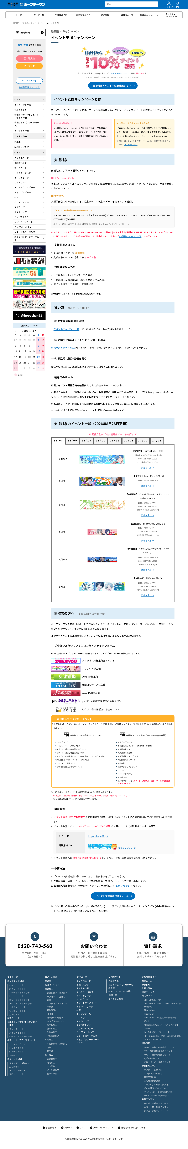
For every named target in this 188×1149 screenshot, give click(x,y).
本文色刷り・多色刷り (57, 1043)
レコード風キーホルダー (88, 1035)
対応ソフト (147, 995)
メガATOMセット (17, 1070)
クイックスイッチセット (20, 1036)
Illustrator (149, 1013)
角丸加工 (51, 1062)
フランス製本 (53, 1069)
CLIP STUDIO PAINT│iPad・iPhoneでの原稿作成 (163, 1005)
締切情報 (25, 32)
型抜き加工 (52, 1032)
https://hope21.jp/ (98, 836)
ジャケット (14, 1055)
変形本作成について (153, 1058)
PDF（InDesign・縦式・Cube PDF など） (163, 1035)
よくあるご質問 (116, 998)
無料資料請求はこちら (29, 87)
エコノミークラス (17, 1044)
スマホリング (83, 1021)
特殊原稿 (146, 1043)
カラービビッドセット (19, 999)
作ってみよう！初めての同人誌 (158, 1091)
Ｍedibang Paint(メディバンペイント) (161, 1024)
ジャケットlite (16, 1051)
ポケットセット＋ (17, 988)
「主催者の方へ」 (130, 144)
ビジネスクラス (16, 1047)
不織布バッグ (83, 984)
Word (146, 1021)
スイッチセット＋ (17, 1032)
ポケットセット (16, 985)
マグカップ (82, 1017)
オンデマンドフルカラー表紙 (57, 1005)
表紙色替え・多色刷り (57, 993)
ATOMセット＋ (16, 1066)
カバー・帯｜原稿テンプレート (158, 1107)
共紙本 (48, 980)
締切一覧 (113, 995)
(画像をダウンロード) (127, 848)
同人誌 (31, 58)
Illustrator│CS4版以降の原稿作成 (160, 1017)
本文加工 (49, 1039)
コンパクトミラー (85, 1024)
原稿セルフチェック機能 (119, 991)
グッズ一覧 (82, 976)
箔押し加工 (52, 1024)
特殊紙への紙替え (55, 1017)
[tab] (58, 441)
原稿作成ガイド (149, 976)
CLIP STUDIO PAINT (153, 999)
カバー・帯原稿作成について (157, 1054)
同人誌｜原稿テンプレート (156, 1103)
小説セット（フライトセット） (21, 1040)
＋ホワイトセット (17, 1007)
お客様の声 (113, 980)
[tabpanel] (113, 523)
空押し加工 (52, 1028)
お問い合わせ (123, 885)
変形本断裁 (52, 1073)
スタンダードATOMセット (21, 1063)
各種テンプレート (150, 1099)
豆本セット (14, 1014)
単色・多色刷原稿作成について (158, 1051)
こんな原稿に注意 (152, 1080)
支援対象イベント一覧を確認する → (112, 85)
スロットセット (16, 1074)
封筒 (79, 1010)
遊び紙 (50, 1051)
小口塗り (51, 1066)
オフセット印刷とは (153, 1069)
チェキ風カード (84, 980)
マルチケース (83, 999)
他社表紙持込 (53, 1035)
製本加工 (49, 1054)
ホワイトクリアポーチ (87, 1002)
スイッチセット (16, 1029)
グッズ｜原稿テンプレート (156, 1110)
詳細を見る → (147, 467)
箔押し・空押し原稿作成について (159, 1047)
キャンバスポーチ (85, 1006)
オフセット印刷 (14, 1058)
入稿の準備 (147, 988)
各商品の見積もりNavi (63, 348)
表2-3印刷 (51, 1010)
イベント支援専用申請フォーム (112, 896)
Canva (147, 1028)
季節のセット (13, 1018)
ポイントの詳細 (132, 77)
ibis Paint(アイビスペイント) (157, 1032)
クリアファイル (84, 1013)
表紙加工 (49, 988)
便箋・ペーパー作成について (157, 1062)
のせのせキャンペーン (120, 73)
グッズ (31, 66)
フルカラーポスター (86, 991)
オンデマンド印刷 (15, 980)
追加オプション (52, 984)
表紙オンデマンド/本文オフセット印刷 (22, 1023)
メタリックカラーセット (20, 1003)
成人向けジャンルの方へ (155, 1088)
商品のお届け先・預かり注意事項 (120, 986)
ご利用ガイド (115, 976)
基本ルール (147, 980)
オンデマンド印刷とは (154, 1073)
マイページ (31, 80)
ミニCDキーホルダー (86, 1032)
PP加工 (50, 1013)
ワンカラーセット (17, 1010)
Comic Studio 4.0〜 (153, 1039)
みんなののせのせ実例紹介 (156, 1095)
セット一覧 (12, 976)
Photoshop (149, 1010)
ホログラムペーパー (56, 1021)
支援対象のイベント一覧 (130, 236)
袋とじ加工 (52, 1058)
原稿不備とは (150, 1077)
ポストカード (83, 988)
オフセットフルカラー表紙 (57, 998)
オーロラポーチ (84, 995)
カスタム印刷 (51, 976)
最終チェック (148, 991)
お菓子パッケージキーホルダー (88, 1041)
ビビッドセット (16, 996)
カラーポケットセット (19, 992)
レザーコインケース (86, 1028)
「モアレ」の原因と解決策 (156, 1084)
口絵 (49, 1047)
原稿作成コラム (149, 1065)
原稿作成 (146, 984)
